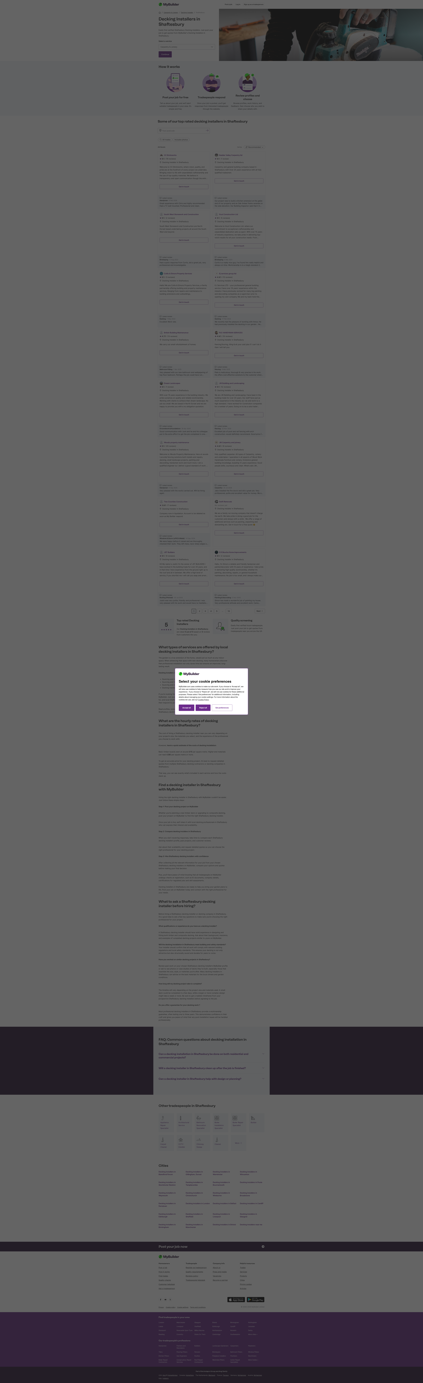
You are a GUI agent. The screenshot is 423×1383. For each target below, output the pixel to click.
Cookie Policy (203, 699)
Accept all (186, 707)
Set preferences (222, 707)
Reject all (203, 707)
